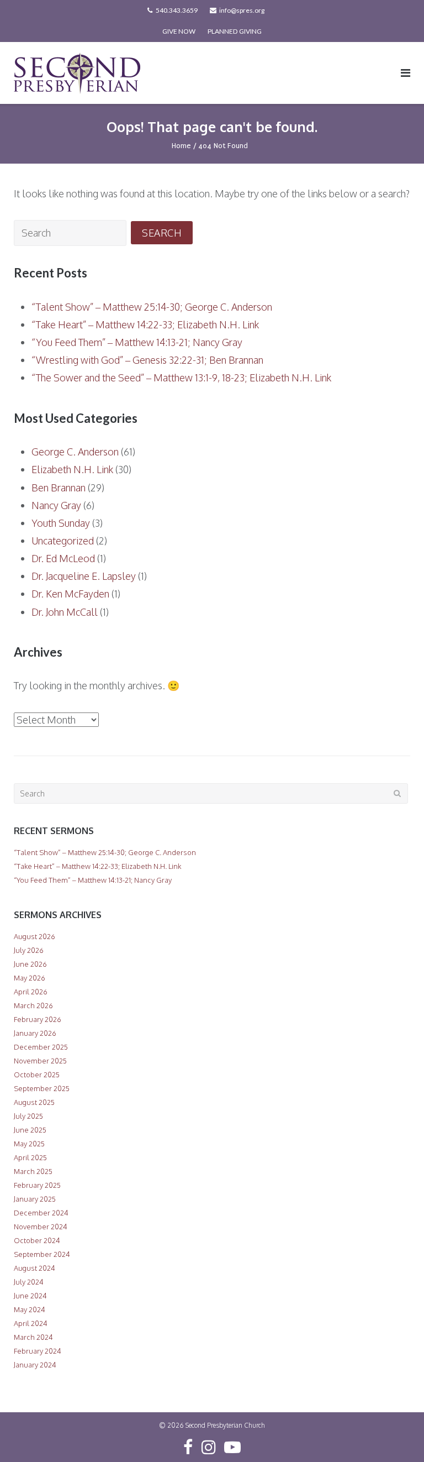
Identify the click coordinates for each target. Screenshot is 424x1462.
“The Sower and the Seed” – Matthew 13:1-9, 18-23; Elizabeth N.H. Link (181, 377)
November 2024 (40, 1226)
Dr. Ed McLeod (63, 558)
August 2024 (34, 1268)
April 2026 (30, 991)
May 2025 (29, 1143)
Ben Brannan (58, 487)
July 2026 (29, 950)
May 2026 (29, 977)
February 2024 (37, 1350)
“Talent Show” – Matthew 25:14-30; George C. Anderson (151, 307)
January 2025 (35, 1198)
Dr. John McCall (64, 612)
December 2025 (41, 1046)
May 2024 (29, 1309)
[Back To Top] (396, 1435)
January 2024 (35, 1364)
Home (181, 146)
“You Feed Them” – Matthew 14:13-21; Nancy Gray (136, 342)
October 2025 (37, 1074)
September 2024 (42, 1254)
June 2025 (30, 1129)
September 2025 (42, 1088)
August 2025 (34, 1102)
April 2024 (30, 1323)
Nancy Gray (56, 505)
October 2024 (37, 1240)
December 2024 (41, 1212)
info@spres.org (241, 10)
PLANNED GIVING (235, 31)
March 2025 (33, 1171)
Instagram (209, 1447)
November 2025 (40, 1060)
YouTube (232, 1447)
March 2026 (33, 1005)
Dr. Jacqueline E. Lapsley (83, 576)
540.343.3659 (177, 10)
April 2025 (30, 1157)
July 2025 (28, 1116)
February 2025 (37, 1185)
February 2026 (37, 1019)
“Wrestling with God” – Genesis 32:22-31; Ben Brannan (147, 360)
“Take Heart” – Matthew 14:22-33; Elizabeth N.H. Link (145, 324)
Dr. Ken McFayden (70, 594)
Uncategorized (62, 541)
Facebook (188, 1447)
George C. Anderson (75, 452)
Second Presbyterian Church (225, 1425)
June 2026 (30, 964)
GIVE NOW (178, 31)
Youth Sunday (60, 523)
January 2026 (35, 1033)
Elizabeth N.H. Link (72, 469)
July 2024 (29, 1281)
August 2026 (34, 936)
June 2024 (30, 1295)
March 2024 (33, 1337)
